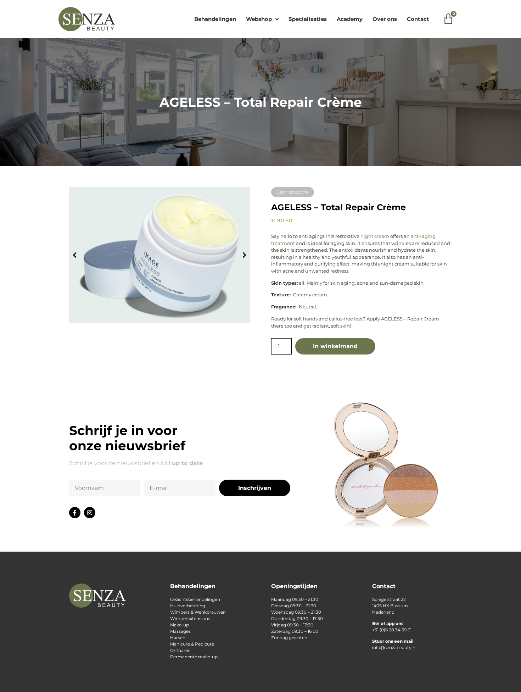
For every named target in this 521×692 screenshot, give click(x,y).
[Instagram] (89, 512)
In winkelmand (335, 346)
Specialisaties (307, 19)
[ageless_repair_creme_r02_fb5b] (159, 255)
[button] (75, 255)
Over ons (384, 19)
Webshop (259, 19)
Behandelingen (215, 19)
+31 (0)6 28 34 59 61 (391, 629)
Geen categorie (292, 192)
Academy (350, 19)
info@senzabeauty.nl (394, 647)
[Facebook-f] (74, 512)
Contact (418, 19)
